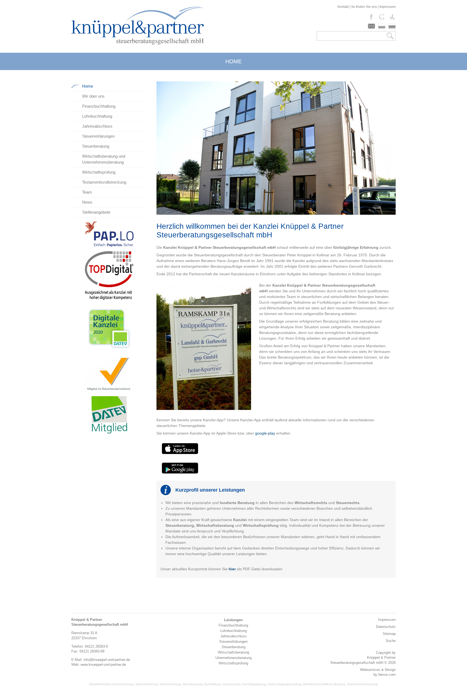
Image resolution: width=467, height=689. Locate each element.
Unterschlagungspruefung (284, 684)
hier (232, 569)
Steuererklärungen (98, 136)
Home (87, 86)
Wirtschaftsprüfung (98, 172)
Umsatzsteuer (231, 684)
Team (87, 192)
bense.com (387, 675)
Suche (391, 641)
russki (392, 26)
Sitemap (389, 634)
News (87, 202)
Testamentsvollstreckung (104, 182)
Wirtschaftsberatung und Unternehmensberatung (103, 159)
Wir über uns (93, 96)
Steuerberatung (95, 146)
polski (381, 26)
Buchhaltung (212, 684)
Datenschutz (386, 627)
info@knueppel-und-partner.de (107, 660)
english (371, 26)
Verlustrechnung (170, 684)
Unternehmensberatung (362, 684)
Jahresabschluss (97, 126)
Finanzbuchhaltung (98, 106)
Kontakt (343, 7)
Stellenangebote (96, 212)
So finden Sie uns (364, 7)
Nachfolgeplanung (254, 684)
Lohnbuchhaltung (97, 116)
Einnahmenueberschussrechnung (111, 684)
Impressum (387, 7)
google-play (265, 433)
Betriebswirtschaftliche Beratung (324, 684)
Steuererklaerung (146, 684)
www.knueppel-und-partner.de (103, 664)
